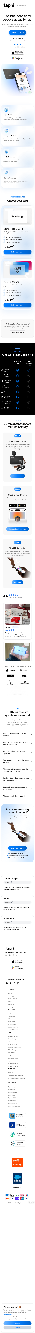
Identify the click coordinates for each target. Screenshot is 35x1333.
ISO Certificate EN (13, 1063)
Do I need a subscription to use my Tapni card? (15, 752)
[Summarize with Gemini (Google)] (10, 983)
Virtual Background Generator (16, 1078)
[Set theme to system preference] (29, 1202)
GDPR (10, 1055)
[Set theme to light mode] (31, 1202)
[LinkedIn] (6, 955)
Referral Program (13, 1029)
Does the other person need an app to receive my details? (16, 743)
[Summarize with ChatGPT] (6, 983)
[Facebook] (13, 955)
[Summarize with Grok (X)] (14, 983)
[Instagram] (10, 955)
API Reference (12, 1024)
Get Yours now (17, 476)
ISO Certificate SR (13, 1066)
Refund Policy (12, 1039)
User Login (11, 1007)
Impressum (11, 1061)
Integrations (11, 1021)
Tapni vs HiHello (12, 1092)
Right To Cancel (12, 1044)
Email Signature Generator (15, 1075)
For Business (16, 39)
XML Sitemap (11, 1052)
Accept (17, 1323)
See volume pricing (16, 332)
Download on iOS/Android (17, 529)
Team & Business (12, 998)
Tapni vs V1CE (12, 1098)
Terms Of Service (13, 1036)
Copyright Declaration (14, 1047)
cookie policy (7, 1314)
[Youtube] (16, 955)
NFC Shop (11, 996)
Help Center (11, 1016)
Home (10, 993)
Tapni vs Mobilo (12, 1100)
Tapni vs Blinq (11, 1089)
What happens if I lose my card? (14, 796)
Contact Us (11, 1004)
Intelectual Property (13, 1058)
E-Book (10, 1019)
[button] (31, 6)
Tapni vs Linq (11, 1095)
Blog (9, 1013)
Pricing (10, 1001)
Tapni (14, 1203)
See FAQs (17, 582)
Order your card (16, 32)
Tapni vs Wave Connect (14, 1106)
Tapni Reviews (16, 1187)
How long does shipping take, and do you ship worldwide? (16, 779)
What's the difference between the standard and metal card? (15, 770)
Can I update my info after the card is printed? (16, 761)
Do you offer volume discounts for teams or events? (15, 788)
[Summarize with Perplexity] (18, 983)
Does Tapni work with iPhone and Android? (14, 734)
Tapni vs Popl (11, 1087)
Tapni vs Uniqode (12, 1103)
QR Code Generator (13, 1073)
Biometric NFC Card (13, 1027)
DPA (9, 1041)
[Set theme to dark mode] (33, 1202)
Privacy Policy (12, 1050)
